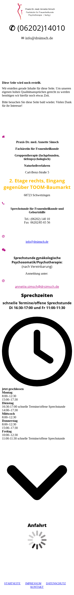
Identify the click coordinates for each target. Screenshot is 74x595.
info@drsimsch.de (37, 241)
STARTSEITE (12, 583)
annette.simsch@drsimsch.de (37, 286)
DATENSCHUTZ (56, 583)
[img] (37, 11)
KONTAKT (37, 587)
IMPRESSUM (33, 583)
